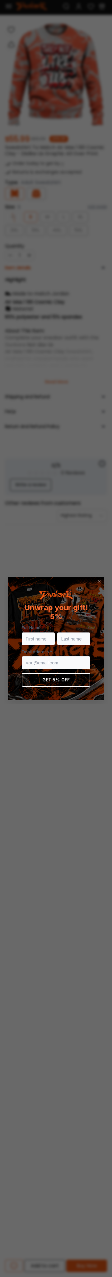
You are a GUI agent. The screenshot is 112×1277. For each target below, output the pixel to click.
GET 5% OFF (56, 679)
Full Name (31, 627)
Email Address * (37, 651)
